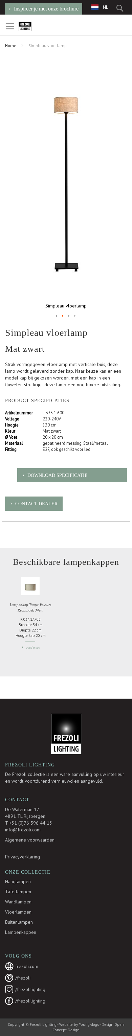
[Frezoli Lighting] (33, 26)
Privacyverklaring (22, 857)
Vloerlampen (18, 912)
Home (10, 45)
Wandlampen (18, 902)
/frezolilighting (30, 989)
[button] (100, 7)
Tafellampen (18, 892)
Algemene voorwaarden (29, 840)
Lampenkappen (20, 932)
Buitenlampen (19, 922)
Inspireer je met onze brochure (46, 8)
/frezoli (22, 978)
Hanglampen (18, 881)
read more (33, 647)
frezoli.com (26, 966)
